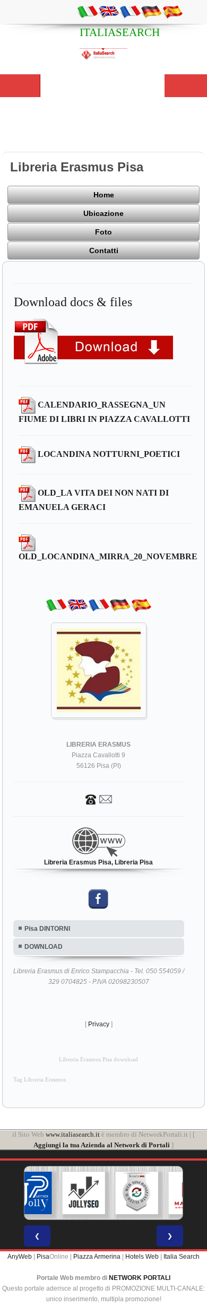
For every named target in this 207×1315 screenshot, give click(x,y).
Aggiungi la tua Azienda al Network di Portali (101, 1145)
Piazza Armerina (96, 1256)
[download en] (108, 11)
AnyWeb (19, 1256)
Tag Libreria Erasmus (39, 1080)
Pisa (43, 1256)
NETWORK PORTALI (139, 1278)
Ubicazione (103, 213)
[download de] (151, 11)
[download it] (87, 11)
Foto (103, 232)
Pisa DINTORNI (47, 928)
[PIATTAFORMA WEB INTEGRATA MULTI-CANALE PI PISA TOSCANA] (137, 1193)
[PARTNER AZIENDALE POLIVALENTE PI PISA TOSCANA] (31, 1193)
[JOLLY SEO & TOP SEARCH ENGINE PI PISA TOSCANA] (84, 1193)
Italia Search (181, 1256)
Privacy (98, 1024)
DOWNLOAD (43, 946)
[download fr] (130, 11)
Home (103, 195)
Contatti (103, 250)
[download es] (172, 11)
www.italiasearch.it (73, 1134)
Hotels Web (142, 1256)
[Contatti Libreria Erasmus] (98, 799)
